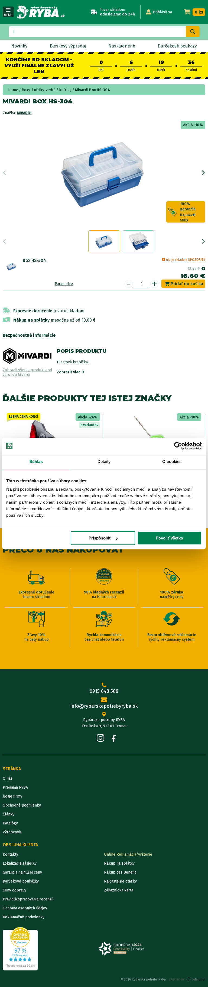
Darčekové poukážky (21, 881)
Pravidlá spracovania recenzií (28, 899)
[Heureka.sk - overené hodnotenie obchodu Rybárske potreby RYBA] (20, 948)
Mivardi (24, 113)
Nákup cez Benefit (120, 872)
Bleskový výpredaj (68, 46)
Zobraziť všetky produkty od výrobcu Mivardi (27, 372)
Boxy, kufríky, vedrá (39, 90)
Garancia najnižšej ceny (22, 872)
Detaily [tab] (104, 461)
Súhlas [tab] (36, 461)
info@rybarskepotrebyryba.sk (104, 706)
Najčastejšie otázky (120, 881)
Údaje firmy (12, 796)
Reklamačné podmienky (23, 917)
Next (203, 172)
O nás (7, 778)
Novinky (19, 46)
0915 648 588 (104, 691)
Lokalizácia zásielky (20, 863)
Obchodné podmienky (22, 805)
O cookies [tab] (171, 461)
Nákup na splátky (31, 320)
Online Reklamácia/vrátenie (128, 854)
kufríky (65, 90)
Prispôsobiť (100, 538)
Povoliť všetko (169, 538)
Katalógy (10, 823)
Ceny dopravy (14, 890)
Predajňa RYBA (15, 787)
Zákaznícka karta (118, 890)
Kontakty (10, 854)
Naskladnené (121, 46)
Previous (4, 172)
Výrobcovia (12, 832)
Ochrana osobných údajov (25, 908)
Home (13, 90)
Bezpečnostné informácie (29, 335)
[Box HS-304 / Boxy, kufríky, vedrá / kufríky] (11, 266)
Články (8, 814)
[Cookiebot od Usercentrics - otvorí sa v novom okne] (178, 446)
